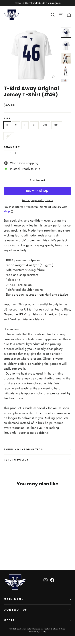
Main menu (14, 599)
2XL (45, 125)
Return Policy (16, 459)
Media (9, 620)
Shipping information (23, 449)
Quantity (12, 147)
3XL (56, 125)
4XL (8, 136)
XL (34, 125)
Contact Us (15, 610)
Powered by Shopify (37, 631)
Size (7, 118)
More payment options (37, 200)
